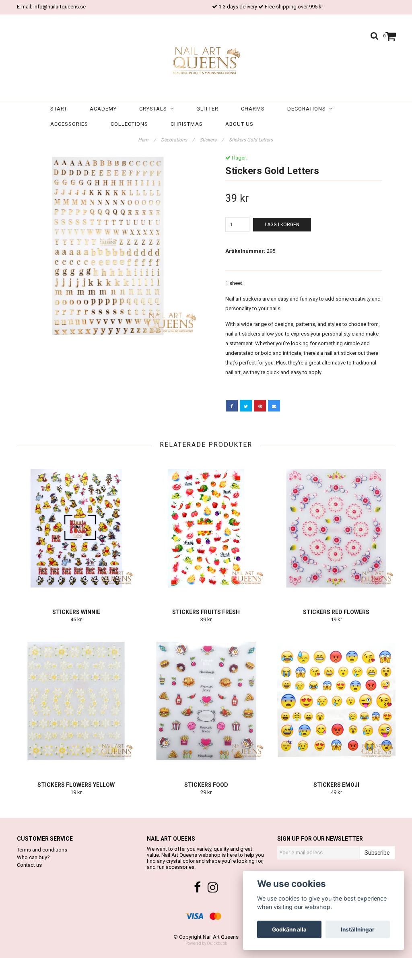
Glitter (207, 109)
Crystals (154, 109)
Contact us (29, 865)
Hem (147, 140)
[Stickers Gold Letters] (108, 246)
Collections (129, 124)
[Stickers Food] (206, 701)
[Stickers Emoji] (336, 701)
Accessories (69, 124)
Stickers (212, 140)
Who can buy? (33, 857)
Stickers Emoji (336, 785)
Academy (103, 109)
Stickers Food (206, 785)
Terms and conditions (42, 850)
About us (239, 124)
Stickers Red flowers (336, 612)
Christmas (187, 124)
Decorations (308, 109)
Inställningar (358, 929)
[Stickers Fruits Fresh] (206, 528)
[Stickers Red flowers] (336, 528)
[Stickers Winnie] (76, 528)
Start (58, 109)
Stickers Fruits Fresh (206, 612)
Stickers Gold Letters (251, 140)
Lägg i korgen (282, 224)
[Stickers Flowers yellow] (76, 701)
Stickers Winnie (76, 612)
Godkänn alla (289, 929)
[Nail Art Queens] (206, 59)
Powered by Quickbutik (206, 943)
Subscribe (377, 853)
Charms (253, 109)
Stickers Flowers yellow (76, 785)
